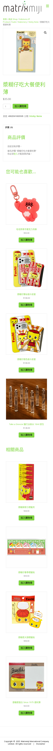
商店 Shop (12, 19)
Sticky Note (33, 22)
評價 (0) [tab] (9, 127)
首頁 (5, 19)
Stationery (22, 22)
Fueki (13, 22)
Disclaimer (40, 744)
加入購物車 (20, 106)
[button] (45, 32)
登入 (16, 153)
